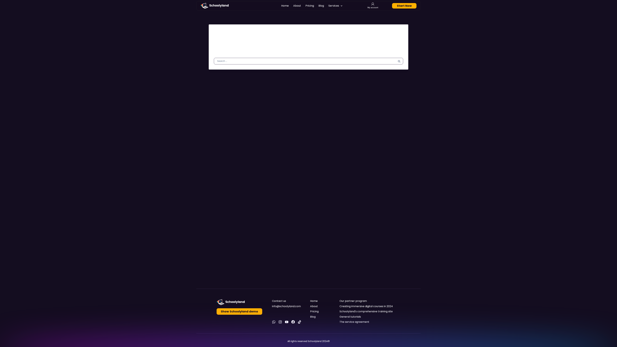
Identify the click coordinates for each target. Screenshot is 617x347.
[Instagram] (280, 322)
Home (285, 6)
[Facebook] (293, 322)
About (297, 6)
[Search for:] (308, 60)
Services (333, 6)
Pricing (309, 6)
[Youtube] (286, 322)
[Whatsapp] (274, 322)
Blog (321, 6)
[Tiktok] (299, 322)
